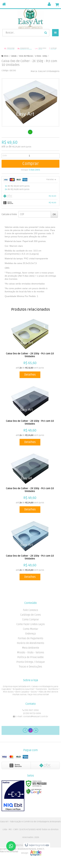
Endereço (30, 633)
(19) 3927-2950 (31, 710)
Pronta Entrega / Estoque (30, 662)
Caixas (14, 56)
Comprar (30, 163)
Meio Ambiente (30, 647)
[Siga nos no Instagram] (30, 730)
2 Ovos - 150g (41, 56)
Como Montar (30, 629)
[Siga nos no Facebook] (25, 730)
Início (6, 56)
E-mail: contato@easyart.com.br (31, 716)
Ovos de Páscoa (26, 56)
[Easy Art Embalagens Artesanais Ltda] (30, 18)
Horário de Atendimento (30, 643)
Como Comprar (30, 619)
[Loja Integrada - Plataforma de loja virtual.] (30, 849)
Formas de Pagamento (30, 638)
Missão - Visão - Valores (30, 652)
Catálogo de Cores (30, 614)
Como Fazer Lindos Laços (30, 624)
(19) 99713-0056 (33, 713)
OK (54, 214)
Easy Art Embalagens (48, 71)
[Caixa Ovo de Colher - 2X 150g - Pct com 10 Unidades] (30, 348)
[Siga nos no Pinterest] (35, 730)
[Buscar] (45, 32)
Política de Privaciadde (30, 657)
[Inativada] (13, 795)
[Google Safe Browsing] (34, 791)
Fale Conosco (30, 610)
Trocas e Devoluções (30, 666)
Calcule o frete (9, 214)
